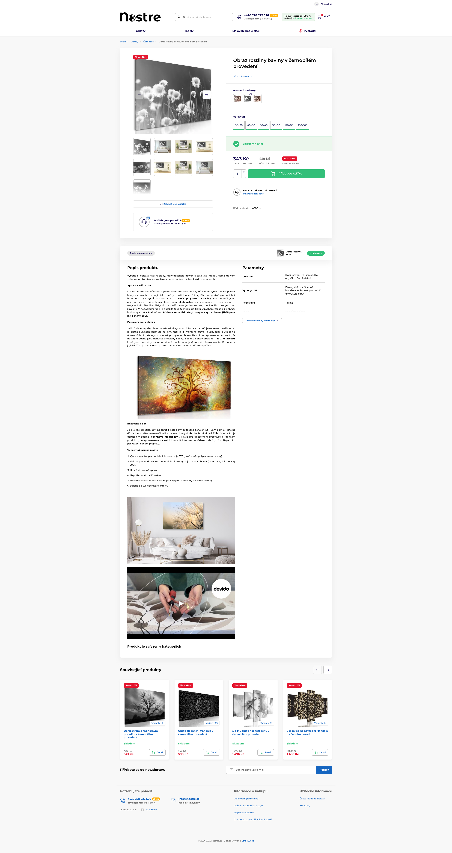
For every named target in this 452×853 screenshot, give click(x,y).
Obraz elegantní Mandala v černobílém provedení (195, 732)
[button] (207, 94)
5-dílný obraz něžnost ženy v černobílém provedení (250, 732)
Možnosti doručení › (253, 193)
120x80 (289, 125)
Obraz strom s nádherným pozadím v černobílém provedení (141, 734)
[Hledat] (179, 17)
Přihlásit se (326, 4)
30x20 (239, 125)
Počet (237, 174)
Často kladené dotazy (312, 798)
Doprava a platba (244, 812)
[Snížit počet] (244, 176)
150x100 (302, 125)
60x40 (263, 125)
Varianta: (239, 116)
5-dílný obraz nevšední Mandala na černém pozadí (307, 732)
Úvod (123, 41)
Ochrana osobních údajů (248, 805)
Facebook (151, 809)
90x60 (276, 125)
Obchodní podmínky (246, 798)
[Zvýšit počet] (244, 172)
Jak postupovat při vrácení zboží (253, 819)
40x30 (251, 125)
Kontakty (305, 805)
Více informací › (242, 76)
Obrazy (134, 41)
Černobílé (148, 41)
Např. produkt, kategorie (197, 17)
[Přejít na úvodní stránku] (140, 17)
